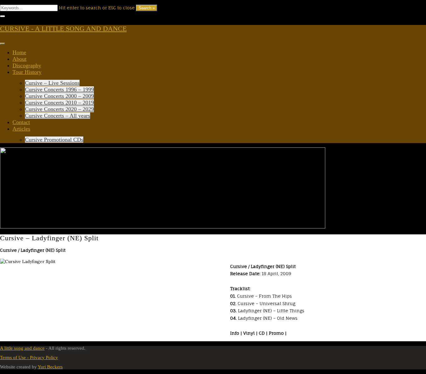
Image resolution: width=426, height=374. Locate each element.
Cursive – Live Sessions (52, 83)
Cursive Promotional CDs (54, 140)
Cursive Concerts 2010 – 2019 (59, 102)
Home (19, 52)
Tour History (26, 72)
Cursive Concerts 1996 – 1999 (59, 89)
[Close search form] (2, 16)
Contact (21, 122)
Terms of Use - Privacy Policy (29, 357)
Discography (26, 65)
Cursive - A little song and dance (63, 28)
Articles (21, 129)
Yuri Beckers (50, 366)
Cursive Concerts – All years (57, 116)
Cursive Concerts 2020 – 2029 (59, 109)
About (19, 59)
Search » (146, 8)
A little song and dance (22, 348)
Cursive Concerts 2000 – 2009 (59, 96)
